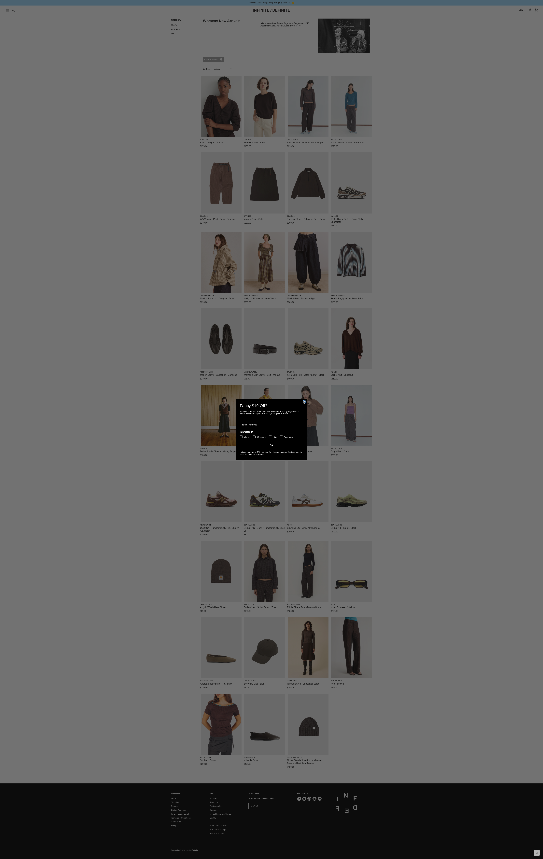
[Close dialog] (304, 401)
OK (271, 445)
